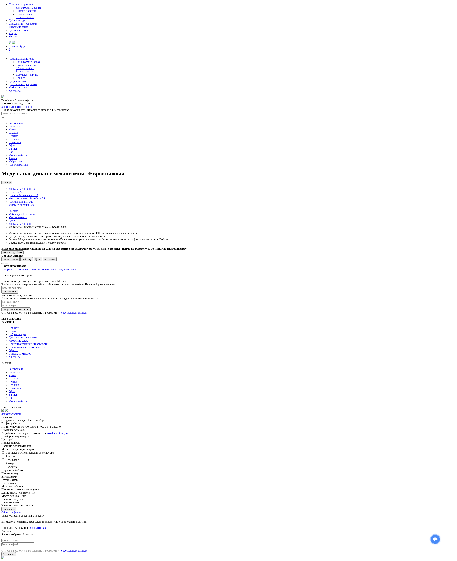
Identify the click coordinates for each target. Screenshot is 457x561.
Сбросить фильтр (11, 512)
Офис (12, 145)
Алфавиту (49, 259)
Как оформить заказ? (28, 7)
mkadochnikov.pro (57, 433)
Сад (11, 151)
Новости (14, 327)
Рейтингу (26, 259)
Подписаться (10, 291)
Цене (38, 259)
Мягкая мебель (18, 155)
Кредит (13, 33)
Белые (73, 269)
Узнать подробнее (12, 252)
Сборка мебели (25, 14)
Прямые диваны (21, 201)
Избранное (15, 161)
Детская (13, 135)
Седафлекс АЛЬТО (17, 459)
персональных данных (73, 312)
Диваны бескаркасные (23, 195)
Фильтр (7, 182)
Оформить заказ (38, 527)
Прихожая (15, 142)
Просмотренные (18, 164)
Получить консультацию (16, 309)
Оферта (13, 350)
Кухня (12, 129)
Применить (9, 509)
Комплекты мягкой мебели (27, 198)
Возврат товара (25, 17)
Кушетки (16, 191)
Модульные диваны (22, 188)
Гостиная (14, 126)
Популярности (10, 259)
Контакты (15, 36)
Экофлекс (11, 466)
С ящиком (63, 269)
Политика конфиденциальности (28, 343)
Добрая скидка (17, 20)
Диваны (13, 220)
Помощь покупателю (21, 4)
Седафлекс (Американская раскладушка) (30, 452)
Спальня (14, 139)
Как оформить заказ (28, 61)
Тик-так (10, 456)
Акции (13, 158)
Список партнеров (20, 353)
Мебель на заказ (18, 26)
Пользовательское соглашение (27, 347)
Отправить (8, 554)
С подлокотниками (28, 269)
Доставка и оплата (20, 30)
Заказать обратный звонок (17, 106)
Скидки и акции (26, 10)
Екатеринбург (17, 46)
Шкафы (13, 132)
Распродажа (16, 122)
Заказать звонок (11, 413)
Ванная (13, 148)
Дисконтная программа (23, 23)
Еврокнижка (48, 269)
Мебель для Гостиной (22, 214)
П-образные (8, 269)
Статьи (13, 331)
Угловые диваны (21, 204)
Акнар (9, 463)
